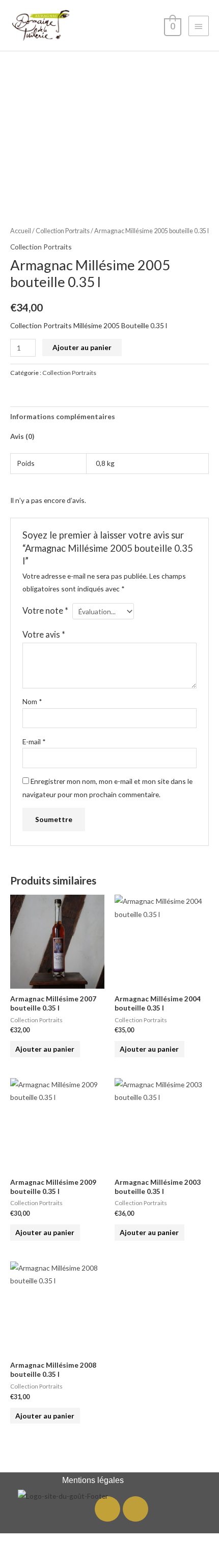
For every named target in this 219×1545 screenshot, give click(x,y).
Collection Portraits (63, 231)
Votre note (45, 610)
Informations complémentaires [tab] (62, 416)
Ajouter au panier (82, 347)
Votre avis (43, 634)
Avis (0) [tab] (22, 436)
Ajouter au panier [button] (44, 1049)
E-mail (34, 741)
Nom (32, 701)
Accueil (20, 231)
